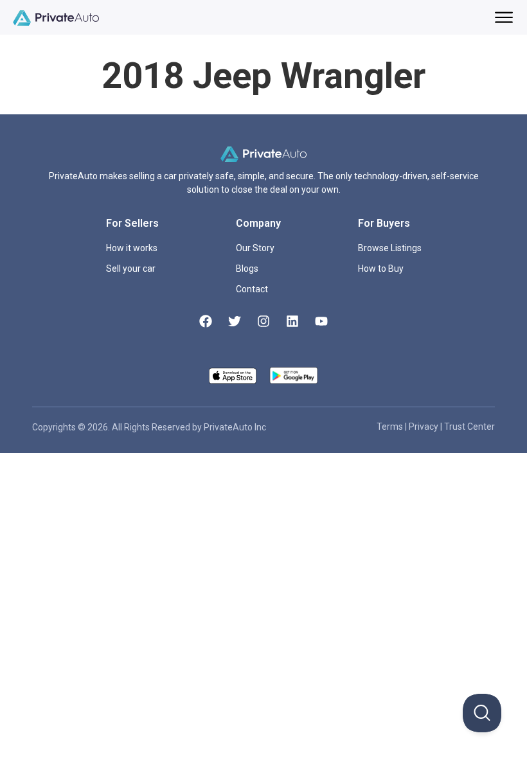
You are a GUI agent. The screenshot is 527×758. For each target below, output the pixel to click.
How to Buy (381, 268)
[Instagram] (263, 321)
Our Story (255, 248)
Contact (252, 289)
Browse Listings (390, 248)
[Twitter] (234, 321)
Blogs (247, 268)
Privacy (424, 426)
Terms (391, 426)
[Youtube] (321, 321)
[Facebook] (206, 321)
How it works (131, 248)
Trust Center (469, 426)
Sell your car (131, 268)
